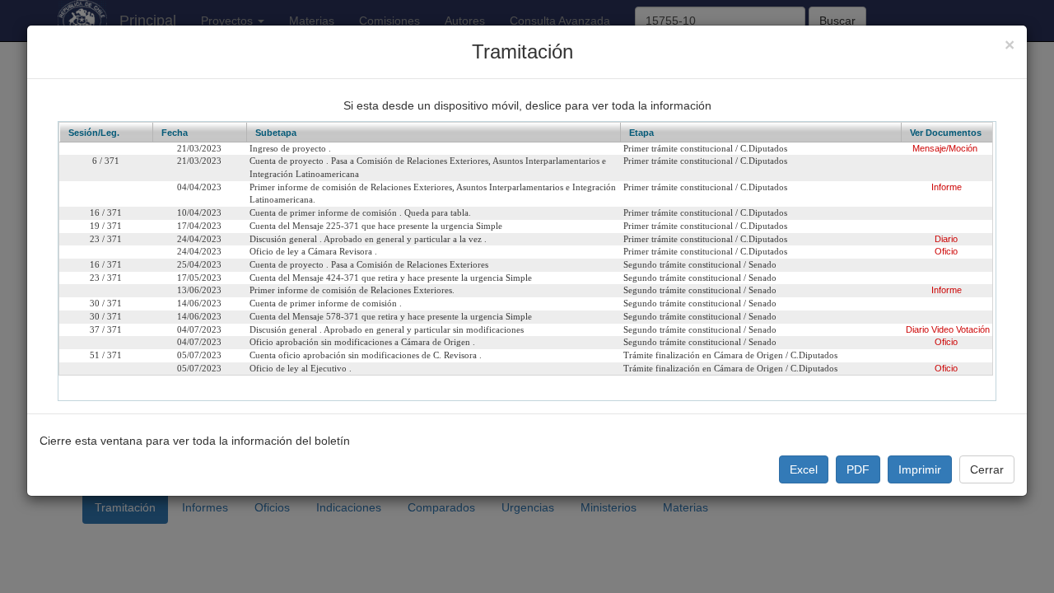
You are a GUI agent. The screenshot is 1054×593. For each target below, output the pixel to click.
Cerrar (987, 469)
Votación (973, 329)
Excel (804, 469)
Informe (946, 187)
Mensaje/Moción (944, 148)
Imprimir (919, 469)
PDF (858, 469)
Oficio (946, 251)
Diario (946, 239)
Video (942, 329)
